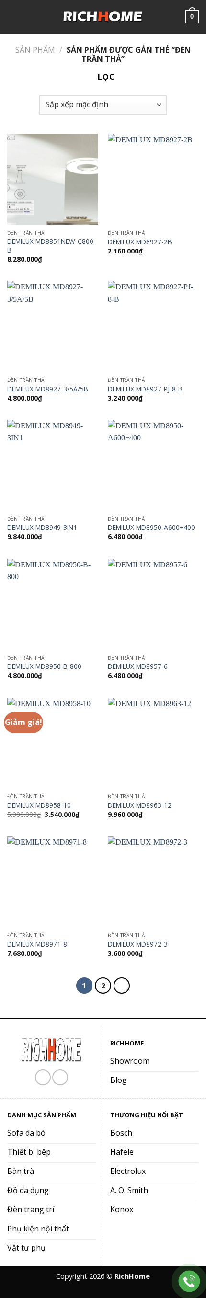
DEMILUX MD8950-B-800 (44, 666)
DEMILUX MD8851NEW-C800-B (51, 245)
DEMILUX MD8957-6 (138, 666)
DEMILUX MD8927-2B (140, 242)
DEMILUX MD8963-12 (140, 805)
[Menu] (13, 16)
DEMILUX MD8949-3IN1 (42, 527)
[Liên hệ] (189, 1281)
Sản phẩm (35, 50)
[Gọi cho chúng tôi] (60, 1077)
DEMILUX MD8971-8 (37, 944)
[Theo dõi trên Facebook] (43, 1077)
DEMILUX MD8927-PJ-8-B (145, 389)
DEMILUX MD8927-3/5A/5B (47, 389)
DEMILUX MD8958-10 (39, 805)
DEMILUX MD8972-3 (138, 944)
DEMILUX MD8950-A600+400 (151, 527)
